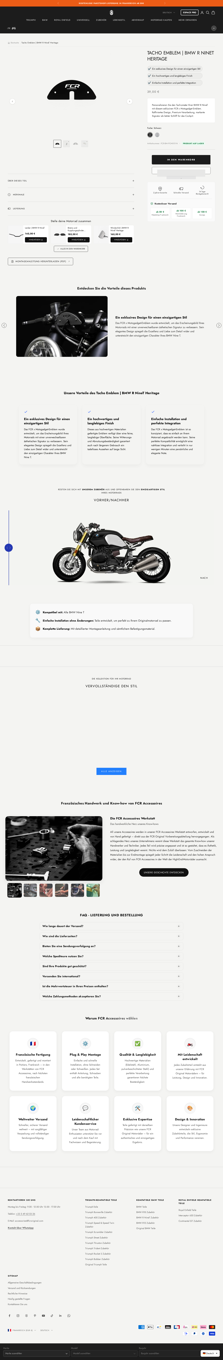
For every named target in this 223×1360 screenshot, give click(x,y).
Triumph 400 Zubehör (95, 1217)
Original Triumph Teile (96, 1264)
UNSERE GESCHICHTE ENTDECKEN (164, 872)
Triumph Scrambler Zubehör (98, 1232)
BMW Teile (141, 1206)
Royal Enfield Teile (187, 1210)
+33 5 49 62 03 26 (25, 1213)
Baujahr (142, 1348)
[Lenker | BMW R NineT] (17, 234)
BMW (45, 20)
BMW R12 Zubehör (145, 1223)
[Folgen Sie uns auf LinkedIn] (60, 1315)
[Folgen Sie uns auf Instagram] (18, 1315)
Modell (74, 1348)
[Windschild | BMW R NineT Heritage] (103, 234)
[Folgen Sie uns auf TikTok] (52, 1315)
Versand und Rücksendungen (22, 1288)
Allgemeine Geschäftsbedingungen (24, 1282)
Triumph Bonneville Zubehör (98, 1212)
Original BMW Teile (145, 1228)
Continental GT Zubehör (190, 1221)
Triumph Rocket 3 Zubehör (98, 1253)
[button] (181, 170)
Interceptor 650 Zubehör (190, 1215)
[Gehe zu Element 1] (57, 144)
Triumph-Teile (91, 1206)
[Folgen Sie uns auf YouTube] (43, 1315)
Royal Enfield (62, 20)
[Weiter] (130, 101)
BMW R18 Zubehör (145, 1212)
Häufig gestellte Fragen (19, 1299)
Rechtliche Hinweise (17, 1293)
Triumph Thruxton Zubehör (98, 1243)
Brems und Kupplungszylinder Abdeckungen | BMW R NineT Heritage (78, 229)
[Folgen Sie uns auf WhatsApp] (69, 1315)
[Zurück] (12, 101)
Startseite (15, 42)
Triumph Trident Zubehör (97, 1248)
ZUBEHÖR (101, 20)
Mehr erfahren (188, 20)
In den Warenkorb (181, 159)
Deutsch (167, 12)
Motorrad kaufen (161, 20)
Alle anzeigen (111, 771)
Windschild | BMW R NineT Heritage (120, 229)
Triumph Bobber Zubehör (97, 1259)
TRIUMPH (31, 20)
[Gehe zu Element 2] (66, 144)
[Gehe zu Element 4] (85, 144)
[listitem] (111, 926)
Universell (83, 20)
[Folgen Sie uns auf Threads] (26, 1315)
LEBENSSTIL (119, 20)
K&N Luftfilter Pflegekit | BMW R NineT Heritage (57, 734)
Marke (6, 1348)
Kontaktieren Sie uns (17, 1304)
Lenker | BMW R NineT (35, 228)
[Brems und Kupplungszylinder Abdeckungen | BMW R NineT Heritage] (60, 234)
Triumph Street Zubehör (96, 1237)
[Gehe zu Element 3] (76, 144)
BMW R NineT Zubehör (147, 1217)
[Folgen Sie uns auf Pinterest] (35, 1315)
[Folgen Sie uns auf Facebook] (9, 1315)
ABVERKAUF (138, 20)
